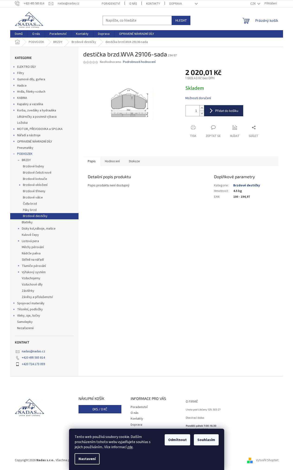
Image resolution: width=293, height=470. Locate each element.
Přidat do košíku (226, 111)
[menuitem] (18, 34)
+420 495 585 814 (33, 357)
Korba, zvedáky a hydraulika (36, 110)
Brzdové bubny (33, 166)
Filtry (20, 73)
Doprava (175, 4)
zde (130, 447)
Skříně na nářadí (33, 259)
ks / (99, 409)
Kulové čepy (30, 235)
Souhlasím (206, 439)
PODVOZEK (24, 154)
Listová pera (30, 241)
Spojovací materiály (30, 303)
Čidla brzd (30, 203)
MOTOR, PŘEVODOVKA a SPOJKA (40, 129)
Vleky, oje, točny (28, 315)
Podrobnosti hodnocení (139, 62)
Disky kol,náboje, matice (39, 228)
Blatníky (27, 222)
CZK (253, 4)
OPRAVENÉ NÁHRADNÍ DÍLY (34, 141)
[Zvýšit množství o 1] (201, 108)
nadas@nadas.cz (33, 351)
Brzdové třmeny (34, 191)
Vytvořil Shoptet (267, 460)
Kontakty (153, 4)
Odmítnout (177, 439)
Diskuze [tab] (134, 161)
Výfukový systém (34, 272)
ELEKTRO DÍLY (26, 67)
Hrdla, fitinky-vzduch (31, 91)
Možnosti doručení (198, 98)
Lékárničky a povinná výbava (37, 116)
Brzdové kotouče (35, 179)
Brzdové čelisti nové (37, 172)
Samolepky (25, 322)
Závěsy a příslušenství (37, 297)
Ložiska (22, 122)
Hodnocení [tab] (112, 161)
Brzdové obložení (35, 185)
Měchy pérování (33, 247)
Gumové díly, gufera (31, 79)
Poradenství (111, 4)
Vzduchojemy (31, 278)
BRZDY (26, 160)
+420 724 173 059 (33, 364)
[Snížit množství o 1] (201, 113)
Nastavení (87, 458)
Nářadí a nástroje (29, 135)
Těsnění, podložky (30, 309)
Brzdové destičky (35, 216)
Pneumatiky (25, 148)
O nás (133, 4)
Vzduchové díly (32, 284)
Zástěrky (28, 290)
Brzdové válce (33, 197)
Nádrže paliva (31, 253)
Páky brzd (30, 210)
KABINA (22, 98)
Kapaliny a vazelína (30, 104)
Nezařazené (25, 328)
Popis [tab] (92, 161)
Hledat (181, 20)
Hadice (22, 85)
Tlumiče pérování (34, 266)
